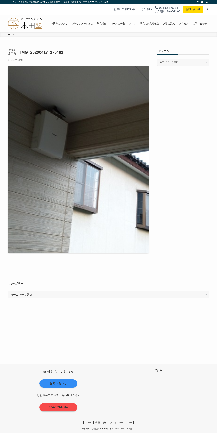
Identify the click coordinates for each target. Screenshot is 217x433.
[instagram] (198, 2)
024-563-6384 (168, 7)
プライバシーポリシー (121, 422)
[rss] (202, 2)
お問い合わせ (193, 9)
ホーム (88, 422)
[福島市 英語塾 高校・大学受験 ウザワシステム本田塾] (25, 23)
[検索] (206, 2)
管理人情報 (100, 422)
